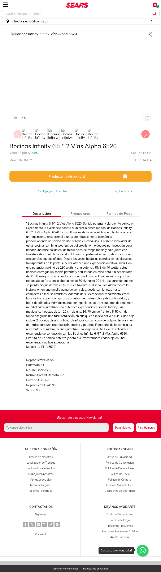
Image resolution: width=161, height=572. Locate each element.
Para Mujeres (123, 427)
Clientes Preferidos (40, 490)
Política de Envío (120, 474)
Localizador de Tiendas (40, 462)
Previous (17, 133)
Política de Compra (119, 479)
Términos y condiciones (65, 569)
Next (145, 133)
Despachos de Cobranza (119, 490)
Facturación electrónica (41, 468)
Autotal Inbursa (119, 537)
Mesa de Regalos (40, 485)
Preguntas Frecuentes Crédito (120, 531)
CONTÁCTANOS (41, 507)
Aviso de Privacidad (119, 457)
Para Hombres (146, 427)
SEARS (33, 153)
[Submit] (154, 13)
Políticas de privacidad (96, 569)
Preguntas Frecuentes (119, 525)
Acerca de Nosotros (41, 457)
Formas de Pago (120, 520)
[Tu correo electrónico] (57, 427)
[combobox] (80, 13)
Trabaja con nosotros (40, 474)
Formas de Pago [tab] (119, 213)
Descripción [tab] (41, 213)
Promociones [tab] (80, 213)
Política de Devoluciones (119, 468)
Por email (41, 534)
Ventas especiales (41, 479)
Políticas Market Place (119, 485)
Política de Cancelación (120, 462)
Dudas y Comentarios (119, 514)
